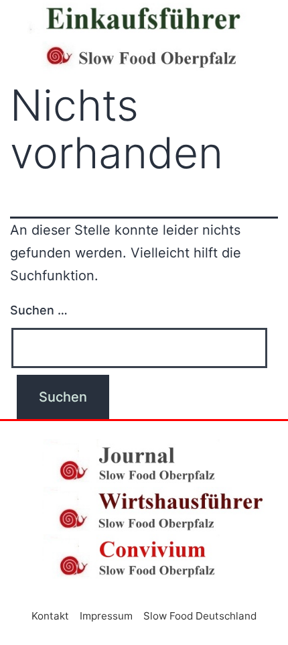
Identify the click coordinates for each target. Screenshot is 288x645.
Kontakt (50, 615)
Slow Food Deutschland (200, 615)
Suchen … (39, 310)
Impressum (106, 615)
